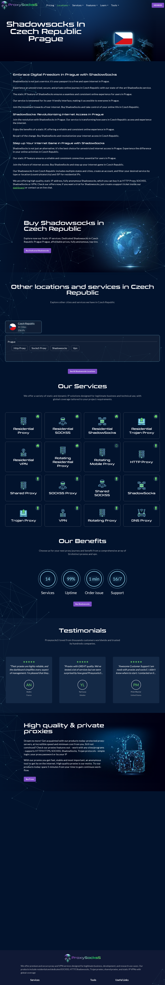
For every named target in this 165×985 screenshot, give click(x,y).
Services (77, 5)
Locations (62, 5)
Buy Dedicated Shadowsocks (37, 251)
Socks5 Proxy (39, 348)
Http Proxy (20, 348)
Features (91, 5)
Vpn (75, 348)
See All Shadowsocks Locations (82, 371)
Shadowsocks (59, 348)
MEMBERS (158, 5)
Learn (103, 5)
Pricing (50, 5)
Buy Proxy (30, 779)
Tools (114, 5)
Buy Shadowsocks (82, 604)
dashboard (19, 187)
